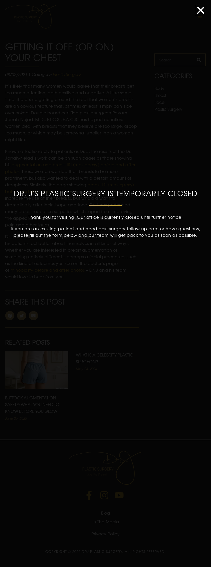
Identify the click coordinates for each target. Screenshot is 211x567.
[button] (201, 10)
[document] (105, 283)
